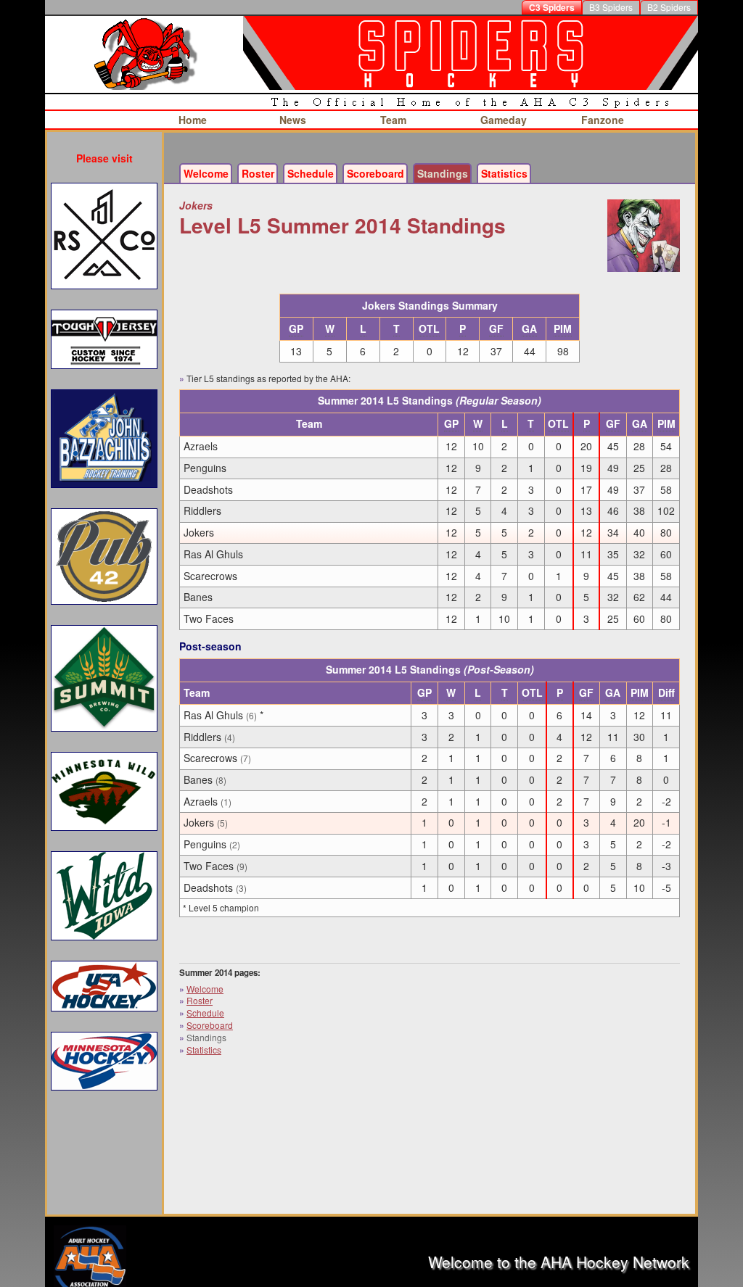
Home (192, 119)
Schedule (310, 173)
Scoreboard (375, 173)
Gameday (503, 119)
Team (393, 119)
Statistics (203, 1049)
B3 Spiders (611, 7)
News (292, 119)
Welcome (206, 173)
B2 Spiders (669, 7)
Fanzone (602, 119)
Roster (258, 173)
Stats (504, 173)
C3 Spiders (552, 7)
